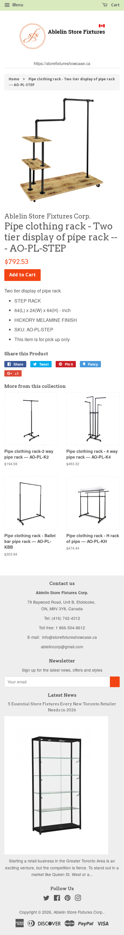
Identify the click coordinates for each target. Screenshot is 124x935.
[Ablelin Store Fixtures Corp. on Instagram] (78, 899)
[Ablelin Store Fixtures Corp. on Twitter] (46, 899)
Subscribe (115, 681)
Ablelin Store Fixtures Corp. (79, 912)
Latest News (62, 695)
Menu (17, 4)
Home (14, 79)
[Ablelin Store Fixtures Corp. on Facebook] (57, 899)
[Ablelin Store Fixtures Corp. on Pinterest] (67, 899)
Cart (115, 5)
